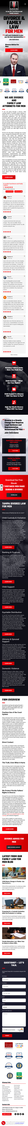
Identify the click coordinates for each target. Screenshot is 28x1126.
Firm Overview (17, 1085)
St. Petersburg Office (6, 1090)
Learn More (9, 177)
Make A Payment (7, 1114)
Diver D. (9, 276)
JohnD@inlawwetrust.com (11, 1111)
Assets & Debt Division (18, 1099)
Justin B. (9, 216)
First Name (4, 976)
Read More (7, 893)
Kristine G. (10, 296)
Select (3, 1003)
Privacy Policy (17, 1087)
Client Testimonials (6, 1093)
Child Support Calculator (19, 1096)
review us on (18, 191)
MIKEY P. (9, 196)
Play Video (15, 450)
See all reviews (9, 191)
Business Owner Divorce (7, 1097)
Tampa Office (16, 1088)
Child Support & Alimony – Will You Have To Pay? (14, 395)
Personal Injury (17, 1091)
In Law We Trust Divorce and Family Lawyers (13, 184)
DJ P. (8, 236)
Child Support (5, 1096)
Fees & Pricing (5, 1088)
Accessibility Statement (19, 1123)
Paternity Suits (5, 1099)
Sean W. (9, 336)
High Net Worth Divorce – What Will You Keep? (14, 408)
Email (3, 996)
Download (14, 495)
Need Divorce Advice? (14, 847)
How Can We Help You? (7, 1010)
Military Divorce (17, 1094)
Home (3, 1085)
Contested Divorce (18, 1097)
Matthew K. (10, 256)
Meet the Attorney (6, 1087)
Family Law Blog (17, 1093)
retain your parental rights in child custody (13, 814)
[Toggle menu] (25, 4)
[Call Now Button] (3, 1123)
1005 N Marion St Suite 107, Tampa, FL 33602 (12, 1107)
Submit (7, 1035)
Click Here (14, 50)
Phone (3, 989)
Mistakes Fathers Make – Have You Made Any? (14, 368)
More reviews (14, 354)
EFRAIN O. (10, 316)
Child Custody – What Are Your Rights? (14, 382)
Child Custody (5, 1094)
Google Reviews (5, 1100)
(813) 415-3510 (9, 1109)
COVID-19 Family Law (6, 1091)
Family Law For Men (18, 1090)
